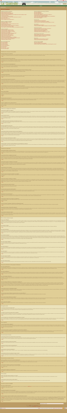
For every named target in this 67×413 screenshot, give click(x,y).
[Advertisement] (43, 3)
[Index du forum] (9, 3)
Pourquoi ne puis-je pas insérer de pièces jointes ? (7, 35)
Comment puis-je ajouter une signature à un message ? (8, 31)
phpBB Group (30, 386)
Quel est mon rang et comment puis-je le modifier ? (7, 26)
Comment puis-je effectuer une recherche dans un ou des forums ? (42, 28)
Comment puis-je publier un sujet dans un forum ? (7, 29)
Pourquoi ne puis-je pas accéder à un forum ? (7, 34)
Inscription (61, 0)
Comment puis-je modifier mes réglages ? (6, 22)
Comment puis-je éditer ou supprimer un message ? (7, 30)
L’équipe (39, 408)
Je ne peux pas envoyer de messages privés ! (40, 20)
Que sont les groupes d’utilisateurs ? (38, 13)
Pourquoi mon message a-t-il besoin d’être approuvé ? (8, 38)
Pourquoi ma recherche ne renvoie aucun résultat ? (40, 29)
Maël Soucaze (34, 406)
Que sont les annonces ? (4, 46)
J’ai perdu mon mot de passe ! (5, 15)
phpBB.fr (39, 406)
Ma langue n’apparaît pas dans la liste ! (6, 24)
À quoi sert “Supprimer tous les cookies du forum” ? (7, 19)
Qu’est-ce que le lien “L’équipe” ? (38, 17)
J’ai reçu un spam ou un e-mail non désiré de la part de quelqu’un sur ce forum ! (44, 22)
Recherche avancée (63, 4)
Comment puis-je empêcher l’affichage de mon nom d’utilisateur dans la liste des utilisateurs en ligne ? (14, 14)
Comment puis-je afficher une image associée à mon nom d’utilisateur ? (10, 25)
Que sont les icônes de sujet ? (5, 48)
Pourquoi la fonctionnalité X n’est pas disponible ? (40, 43)
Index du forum (4, 408)
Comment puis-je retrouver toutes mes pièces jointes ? (41, 39)
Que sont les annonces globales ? (5, 45)
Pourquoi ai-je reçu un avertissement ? (6, 36)
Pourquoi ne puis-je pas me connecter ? (6, 12)
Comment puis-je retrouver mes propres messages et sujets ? (42, 31)
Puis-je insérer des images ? (4, 44)
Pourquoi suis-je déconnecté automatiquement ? (7, 13)
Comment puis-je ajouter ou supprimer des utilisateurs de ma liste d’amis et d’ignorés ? (45, 25)
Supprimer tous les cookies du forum (57, 408)
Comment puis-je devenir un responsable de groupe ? (41, 15)
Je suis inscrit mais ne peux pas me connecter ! (7, 16)
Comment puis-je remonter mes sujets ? (6, 39)
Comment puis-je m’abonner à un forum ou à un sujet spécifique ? (42, 35)
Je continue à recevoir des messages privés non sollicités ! (41, 21)
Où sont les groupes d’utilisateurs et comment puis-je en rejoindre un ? (43, 14)
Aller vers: (38, 403)
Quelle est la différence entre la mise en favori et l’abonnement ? (42, 34)
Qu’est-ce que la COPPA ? (4, 17)
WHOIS (3, 397)
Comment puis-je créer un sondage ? (5, 32)
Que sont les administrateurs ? (38, 12)
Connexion (65, 0)
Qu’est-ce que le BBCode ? (4, 42)
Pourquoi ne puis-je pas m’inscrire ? (5, 18)
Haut (2, 56)
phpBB (30, 405)
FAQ (58, 0)
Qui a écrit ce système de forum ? (38, 42)
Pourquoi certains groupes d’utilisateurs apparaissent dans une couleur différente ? (44, 16)
